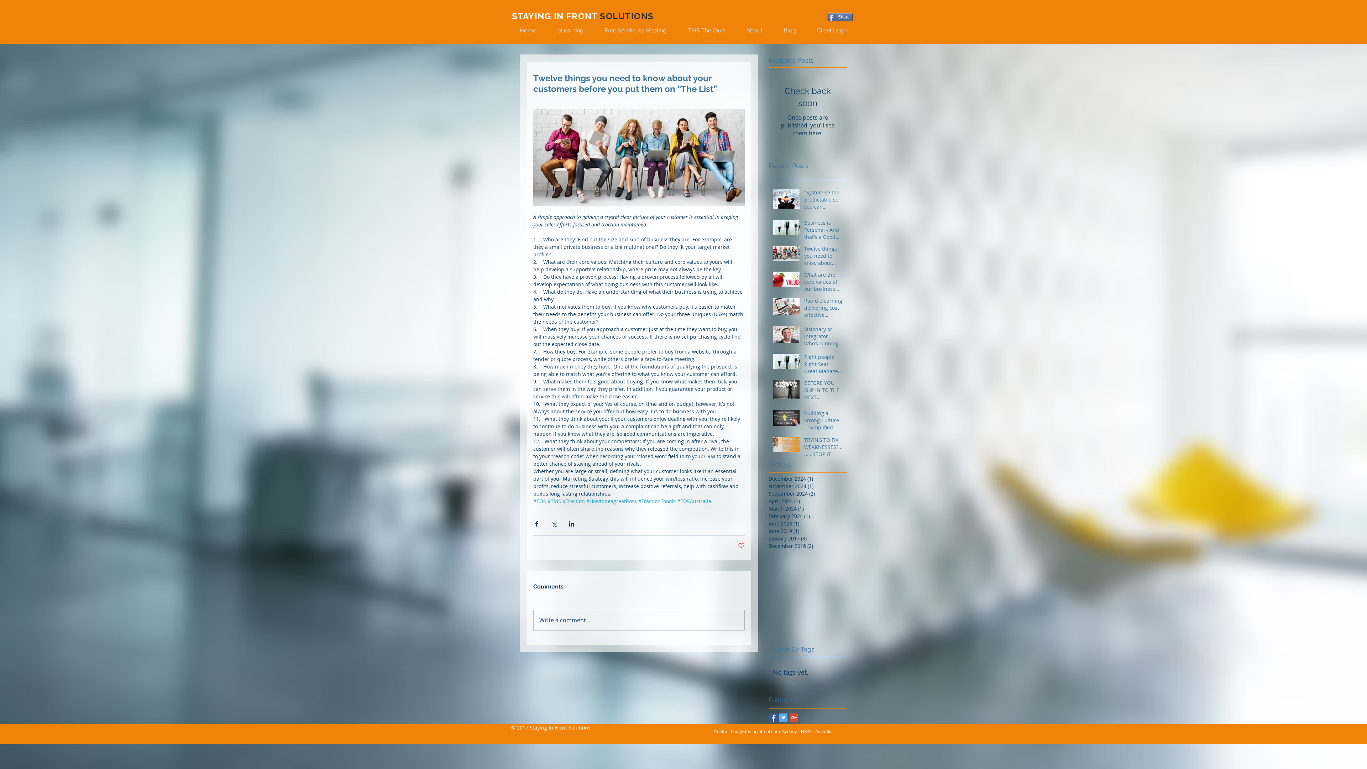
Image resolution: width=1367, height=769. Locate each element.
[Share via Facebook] (536, 523)
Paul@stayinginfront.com (755, 731)
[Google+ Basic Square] (794, 717)
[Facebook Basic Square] (773, 717)
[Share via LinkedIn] (571, 523)
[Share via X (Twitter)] (554, 523)
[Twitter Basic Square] (783, 717)
